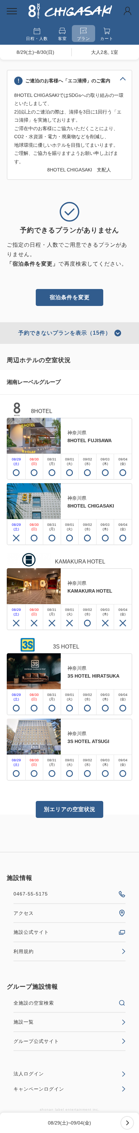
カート (106, 38)
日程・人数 (37, 38)
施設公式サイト (31, 932)
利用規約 (23, 951)
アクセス (23, 913)
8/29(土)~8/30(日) (35, 52)
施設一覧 (23, 1022)
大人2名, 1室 (104, 52)
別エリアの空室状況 (69, 809)
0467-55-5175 (30, 894)
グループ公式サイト (36, 1041)
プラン (83, 38)
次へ (127, 1123)
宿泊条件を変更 (70, 297)
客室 (62, 38)
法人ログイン (28, 1073)
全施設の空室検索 (33, 1003)
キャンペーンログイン (38, 1089)
